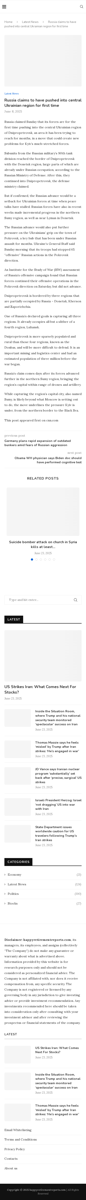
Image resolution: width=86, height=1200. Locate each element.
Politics (44, 894)
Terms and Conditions (20, 1139)
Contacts (11, 1159)
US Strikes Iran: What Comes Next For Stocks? (40, 689)
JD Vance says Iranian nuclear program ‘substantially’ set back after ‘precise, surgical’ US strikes (58, 775)
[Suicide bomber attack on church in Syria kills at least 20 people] (43, 511)
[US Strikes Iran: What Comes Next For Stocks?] (43, 655)
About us (10, 1168)
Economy (44, 875)
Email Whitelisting (18, 1130)
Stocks (44, 903)
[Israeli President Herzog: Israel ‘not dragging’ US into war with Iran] (17, 807)
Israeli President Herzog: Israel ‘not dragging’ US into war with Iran (58, 804)
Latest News (30, 22)
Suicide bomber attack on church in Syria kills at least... (43, 544)
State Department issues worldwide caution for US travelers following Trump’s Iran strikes (56, 833)
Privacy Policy (14, 1149)
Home (8, 22)
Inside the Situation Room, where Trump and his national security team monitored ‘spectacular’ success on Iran (57, 717)
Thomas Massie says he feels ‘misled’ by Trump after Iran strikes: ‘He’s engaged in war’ (57, 746)
